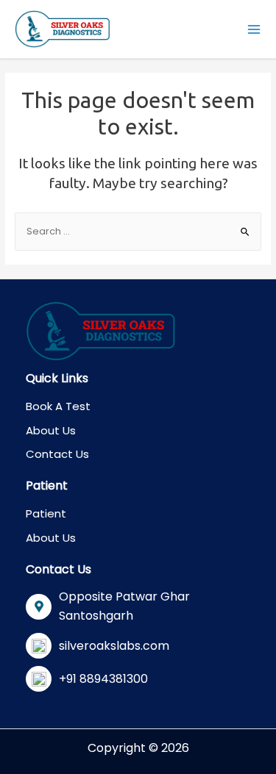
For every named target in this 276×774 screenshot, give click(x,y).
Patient (46, 513)
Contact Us (57, 454)
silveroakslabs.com (114, 645)
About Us (51, 430)
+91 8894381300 (103, 678)
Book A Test (58, 406)
